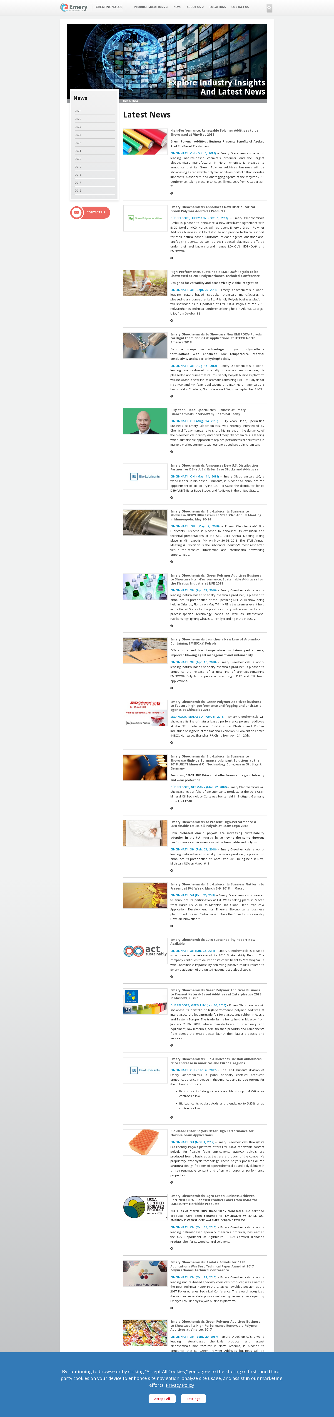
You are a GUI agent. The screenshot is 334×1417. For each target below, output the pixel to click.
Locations (217, 7)
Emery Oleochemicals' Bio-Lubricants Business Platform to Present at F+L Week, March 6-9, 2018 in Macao (217, 886)
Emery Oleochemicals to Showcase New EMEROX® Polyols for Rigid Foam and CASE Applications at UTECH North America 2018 (216, 338)
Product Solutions (150, 7)
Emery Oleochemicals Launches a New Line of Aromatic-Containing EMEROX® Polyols (215, 641)
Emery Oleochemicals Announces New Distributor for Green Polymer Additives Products (212, 209)
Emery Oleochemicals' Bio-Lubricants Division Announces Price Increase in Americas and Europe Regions (216, 1061)
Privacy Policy (180, 1385)
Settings (193, 1399)
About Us (194, 7)
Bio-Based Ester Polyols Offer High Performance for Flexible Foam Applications (212, 1133)
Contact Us (240, 7)
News (177, 7)
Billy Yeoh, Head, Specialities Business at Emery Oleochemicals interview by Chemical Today (208, 412)
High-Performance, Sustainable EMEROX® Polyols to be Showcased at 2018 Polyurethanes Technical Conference (215, 274)
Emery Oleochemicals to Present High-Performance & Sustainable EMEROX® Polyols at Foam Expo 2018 (213, 824)
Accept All (162, 1399)
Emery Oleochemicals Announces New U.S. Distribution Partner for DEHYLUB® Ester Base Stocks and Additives (214, 467)
